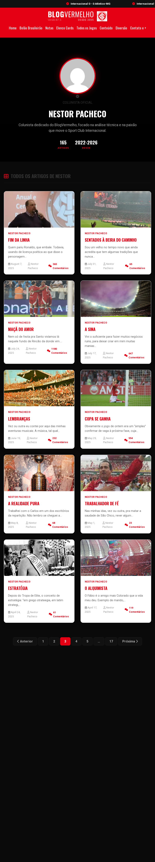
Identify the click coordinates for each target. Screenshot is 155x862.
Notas (49, 27)
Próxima (129, 641)
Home (13, 27)
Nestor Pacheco (19, 233)
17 (111, 641)
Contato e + (138, 27)
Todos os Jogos (86, 27)
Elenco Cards (64, 27)
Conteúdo (106, 27)
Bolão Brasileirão (31, 27)
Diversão (121, 27)
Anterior (26, 641)
